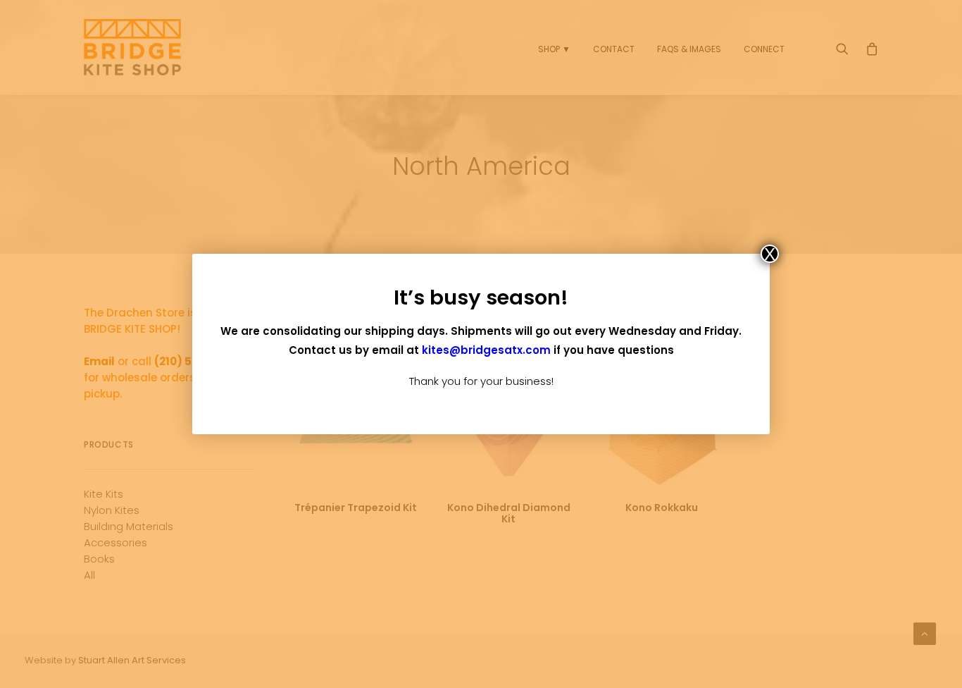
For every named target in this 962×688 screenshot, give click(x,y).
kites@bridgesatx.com (486, 350)
